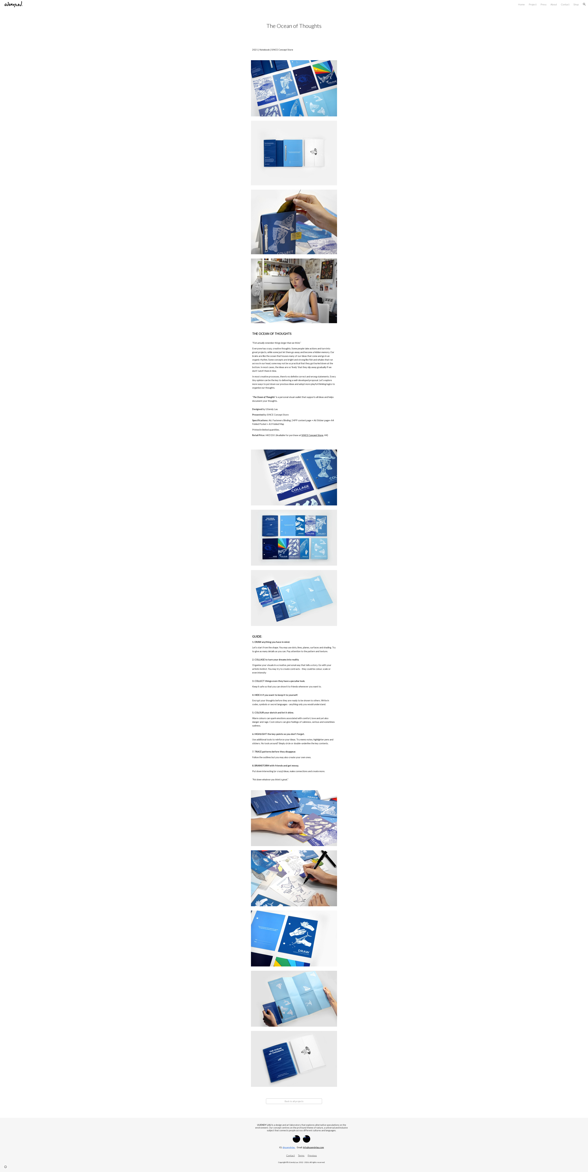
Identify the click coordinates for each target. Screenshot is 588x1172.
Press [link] (544, 4)
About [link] (553, 4)
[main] (294, 26)
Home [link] (521, 4)
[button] (584, 4)
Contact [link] (565, 4)
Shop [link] (576, 4)
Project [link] (533, 4)
